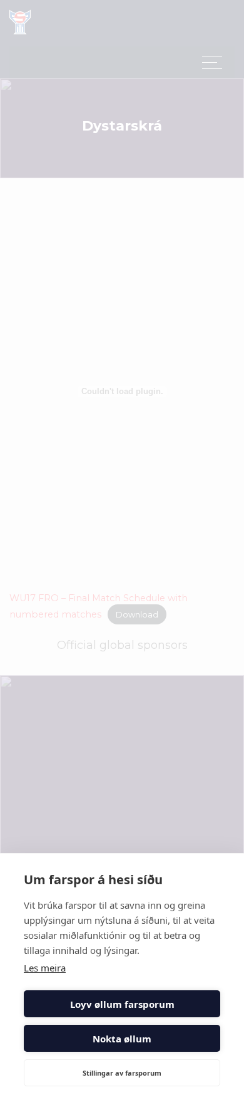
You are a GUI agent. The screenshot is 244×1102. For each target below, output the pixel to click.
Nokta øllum (122, 1038)
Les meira (45, 967)
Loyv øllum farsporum (122, 1004)
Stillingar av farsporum (122, 1073)
